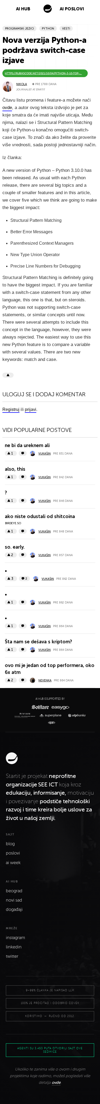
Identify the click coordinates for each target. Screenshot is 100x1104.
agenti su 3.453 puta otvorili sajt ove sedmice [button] (50, 1050)
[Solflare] (39, 707)
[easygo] (60, 707)
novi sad (14, 900)
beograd (14, 891)
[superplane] (52, 715)
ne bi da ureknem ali (27, 445)
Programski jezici (19, 28)
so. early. (15, 547)
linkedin (14, 947)
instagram (15, 937)
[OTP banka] (75, 715)
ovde (56, 1082)
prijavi (30, 409)
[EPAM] (50, 723)
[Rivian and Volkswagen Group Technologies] (26, 715)
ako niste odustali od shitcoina (40, 516)
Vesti (66, 28)
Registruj (10, 409)
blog (10, 843)
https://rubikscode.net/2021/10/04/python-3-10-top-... (43, 73)
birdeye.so (13, 523)
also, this (15, 469)
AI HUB (23, 8)
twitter (12, 956)
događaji (14, 909)
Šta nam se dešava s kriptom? (38, 642)
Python (48, 28)
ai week (13, 862)
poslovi (13, 853)
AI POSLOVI (72, 8)
